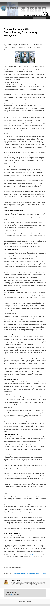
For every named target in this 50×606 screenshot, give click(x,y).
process (31, 574)
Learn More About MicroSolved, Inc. (15, 18)
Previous (6, 22)
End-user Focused (30, 573)
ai (17, 574)
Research (10, 574)
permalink (5, 576)
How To (41, 573)
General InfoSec (37, 573)
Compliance (24, 573)
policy (28, 574)
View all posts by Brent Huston (17, 585)
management (24, 574)
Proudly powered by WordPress (25, 601)
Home (5, 18)
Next (44, 22)
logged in (11, 594)
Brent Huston (18, 38)
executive (20, 574)
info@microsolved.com (35, 554)
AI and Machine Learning (17, 573)
